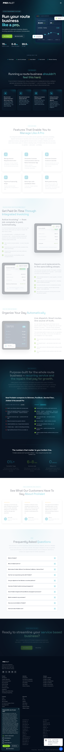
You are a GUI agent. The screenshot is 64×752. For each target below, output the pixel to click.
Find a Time (25, 704)
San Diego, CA (25, 721)
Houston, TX (45, 736)
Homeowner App (5, 687)
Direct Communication (6, 681)
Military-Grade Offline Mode (7, 691)
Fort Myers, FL (25, 729)
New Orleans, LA (25, 741)
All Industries (25, 677)
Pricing (24, 699)
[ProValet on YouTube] (9, 672)
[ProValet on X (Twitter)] (6, 672)
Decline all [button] (14, 745)
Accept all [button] (6, 745)
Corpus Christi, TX (46, 730)
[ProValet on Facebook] (12, 672)
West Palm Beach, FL (26, 736)
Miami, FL (24, 732)
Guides (3, 706)
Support (24, 701)
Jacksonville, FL (25, 730)
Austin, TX (45, 729)
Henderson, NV (25, 744)
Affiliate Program (26, 708)
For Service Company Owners (8, 703)
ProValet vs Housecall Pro (48, 686)
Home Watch (25, 682)
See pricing (38, 647)
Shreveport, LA (25, 743)
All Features (4, 677)
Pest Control (25, 684)
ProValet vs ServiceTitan (48, 684)
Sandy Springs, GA (26, 738)
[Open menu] (61, 3)
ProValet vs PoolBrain (47, 682)
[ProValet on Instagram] (15, 672)
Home (3, 698)
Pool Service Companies (27, 679)
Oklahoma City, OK (46, 724)
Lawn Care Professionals (28, 681)
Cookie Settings (9, 733)
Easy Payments (5, 682)
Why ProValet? (5, 701)
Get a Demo (25, 703)
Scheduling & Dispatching (7, 692)
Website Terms (41, 749)
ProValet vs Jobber (47, 679)
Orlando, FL (24, 733)
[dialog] (10, 729)
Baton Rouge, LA (25, 739)
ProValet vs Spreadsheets (48, 681)
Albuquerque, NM (46, 722)
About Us (4, 699)
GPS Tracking (4, 686)
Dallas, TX (45, 732)
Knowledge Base (5, 704)
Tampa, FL (24, 735)
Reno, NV (45, 721)
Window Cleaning (26, 686)
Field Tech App (5, 684)
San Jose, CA (25, 722)
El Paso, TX (45, 733)
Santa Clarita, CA (25, 724)
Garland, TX (45, 735)
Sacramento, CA (25, 719)
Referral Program (26, 706)
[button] (10, 749)
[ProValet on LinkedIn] (3, 672)
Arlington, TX (45, 727)
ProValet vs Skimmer (47, 677)
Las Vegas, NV (46, 719)
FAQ (23, 698)
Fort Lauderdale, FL (26, 727)
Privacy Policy (34, 749)
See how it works (19, 36)
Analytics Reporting (6, 679)
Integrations (4, 689)
